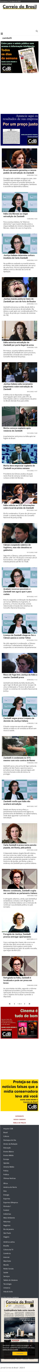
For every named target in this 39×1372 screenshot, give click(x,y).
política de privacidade (10, 1349)
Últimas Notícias (9, 1178)
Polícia (5, 1171)
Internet (6, 1257)
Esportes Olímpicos (10, 1202)
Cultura (6, 1136)
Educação (7, 1148)
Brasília (6, 1246)
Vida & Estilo (8, 1292)
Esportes (6, 1199)
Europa (6, 1159)
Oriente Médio (8, 1167)
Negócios (6, 1225)
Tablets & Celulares (10, 1280)
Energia (6, 1195)
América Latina (9, 1242)
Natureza (6, 1221)
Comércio (7, 1253)
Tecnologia (7, 1284)
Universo (6, 1288)
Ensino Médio (8, 1155)
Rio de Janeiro (8, 1229)
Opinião (6, 1163)
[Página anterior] (14, 1003)
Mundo (6, 1265)
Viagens (6, 1237)
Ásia (4, 1191)
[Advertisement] (19, 21)
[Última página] (29, 1003)
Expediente (19, 1116)
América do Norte (10, 1187)
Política (6, 1174)
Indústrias (7, 1214)
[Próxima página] (24, 1003)
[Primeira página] (9, 1003)
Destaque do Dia (9, 1140)
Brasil (5, 1132)
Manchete (7, 1261)
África (5, 1183)
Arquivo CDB (8, 1129)
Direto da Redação (10, 1144)
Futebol (6, 1210)
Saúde (5, 1272)
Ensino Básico (8, 1151)
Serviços (6, 1276)
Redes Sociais (8, 1269)
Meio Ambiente (9, 1218)
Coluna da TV (8, 1249)
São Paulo (7, 1233)
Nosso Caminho (20, 1119)
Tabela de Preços (19, 1123)
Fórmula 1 (7, 1206)
